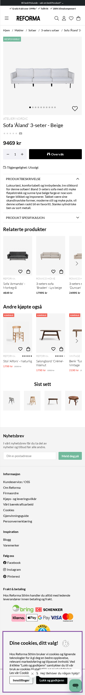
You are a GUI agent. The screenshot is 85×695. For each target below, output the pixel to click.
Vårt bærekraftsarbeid (18, 504)
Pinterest (13, 576)
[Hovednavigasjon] (6, 18)
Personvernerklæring (17, 521)
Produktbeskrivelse (23, 179)
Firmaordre (11, 493)
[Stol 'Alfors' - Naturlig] (17, 333)
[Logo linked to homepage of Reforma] (28, 18)
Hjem (6, 30)
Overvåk (57, 154)
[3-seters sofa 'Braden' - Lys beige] (50, 255)
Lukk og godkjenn (52, 680)
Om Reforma (12, 487)
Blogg (7, 539)
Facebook (14, 562)
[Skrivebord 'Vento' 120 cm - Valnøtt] (52, 401)
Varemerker (11, 545)
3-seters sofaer (50, 30)
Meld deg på (70, 456)
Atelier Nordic (15, 119)
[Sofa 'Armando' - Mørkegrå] (17, 255)
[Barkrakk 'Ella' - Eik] (32, 401)
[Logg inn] (63, 18)
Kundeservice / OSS (16, 482)
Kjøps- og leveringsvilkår (20, 499)
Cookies (8, 510)
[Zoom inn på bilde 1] (42, 76)
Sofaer (32, 30)
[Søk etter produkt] (56, 18)
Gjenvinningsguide (16, 516)
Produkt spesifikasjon (25, 217)
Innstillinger (21, 680)
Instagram (14, 569)
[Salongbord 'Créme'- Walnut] (50, 333)
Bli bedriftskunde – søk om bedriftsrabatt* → (42, 3)
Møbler (19, 30)
